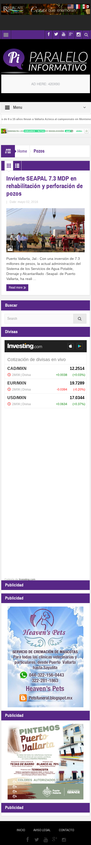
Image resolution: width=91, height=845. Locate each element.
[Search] (79, 319)
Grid (9, 166)
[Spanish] (84, 6)
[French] (77, 6)
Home (22, 151)
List (17, 166)
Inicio (21, 830)
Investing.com (27, 579)
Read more (16, 288)
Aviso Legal (42, 830)
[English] (70, 6)
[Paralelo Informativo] (45, 61)
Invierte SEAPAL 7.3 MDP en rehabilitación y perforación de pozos (44, 186)
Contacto (66, 830)
